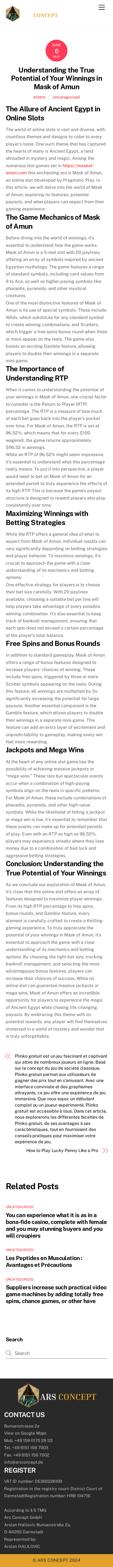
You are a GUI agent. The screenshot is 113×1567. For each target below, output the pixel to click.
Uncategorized (66, 97)
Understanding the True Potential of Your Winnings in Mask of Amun (56, 78)
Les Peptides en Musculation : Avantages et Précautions (44, 1261)
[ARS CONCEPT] (32, 19)
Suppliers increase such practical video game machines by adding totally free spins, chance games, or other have (56, 1294)
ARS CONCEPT (52, 1560)
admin (39, 97)
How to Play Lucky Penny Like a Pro (62, 1150)
